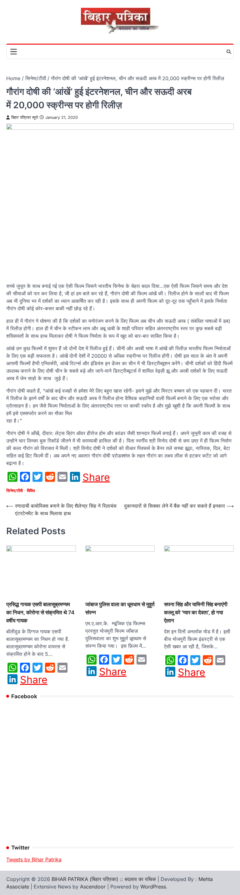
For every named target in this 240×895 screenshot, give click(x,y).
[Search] (228, 51)
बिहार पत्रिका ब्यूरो (24, 117)
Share (96, 477)
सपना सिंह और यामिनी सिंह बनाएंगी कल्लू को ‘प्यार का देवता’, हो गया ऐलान (196, 612)
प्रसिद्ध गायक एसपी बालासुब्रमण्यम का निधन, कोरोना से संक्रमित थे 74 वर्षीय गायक (40, 612)
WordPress (153, 886)
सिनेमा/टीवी (14, 490)
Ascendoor (93, 886)
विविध (31, 490)
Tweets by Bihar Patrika (34, 859)
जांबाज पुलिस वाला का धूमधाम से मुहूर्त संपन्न (120, 608)
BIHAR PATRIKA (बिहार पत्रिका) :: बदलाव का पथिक (104, 879)
